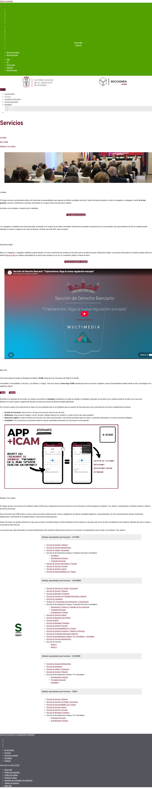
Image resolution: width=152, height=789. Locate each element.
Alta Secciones (12, 70)
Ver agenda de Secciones (77, 215)
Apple (3, 393)
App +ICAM (4, 142)
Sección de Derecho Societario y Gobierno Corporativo (65, 631)
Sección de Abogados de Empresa (58, 618)
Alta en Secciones (13, 52)
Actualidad (8, 105)
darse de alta (10, 255)
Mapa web (8, 786)
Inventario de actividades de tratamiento (18, 780)
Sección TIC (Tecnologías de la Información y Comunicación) (67, 602)
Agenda (11, 107)
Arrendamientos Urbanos (59, 558)
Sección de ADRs (52, 620)
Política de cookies (11, 775)
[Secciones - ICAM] (114, 82)
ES (8, 62)
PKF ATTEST (15, 765)
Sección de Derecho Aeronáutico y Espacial (61, 564)
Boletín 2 (54, 647)
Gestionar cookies (10, 778)
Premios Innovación (11, 102)
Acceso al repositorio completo (76, 262)
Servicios (7, 97)
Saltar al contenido (6, 1)
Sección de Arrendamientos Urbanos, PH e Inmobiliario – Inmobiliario (70, 636)
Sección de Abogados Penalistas (57, 594)
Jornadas (3, 137)
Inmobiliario (55, 556)
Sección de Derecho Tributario (57, 545)
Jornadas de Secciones (12, 99)
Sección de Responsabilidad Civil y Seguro (61, 572)
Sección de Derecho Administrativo (58, 548)
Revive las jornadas (11, 755)
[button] (61, 537)
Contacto (78, 45)
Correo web (78, 43)
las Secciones (9, 750)
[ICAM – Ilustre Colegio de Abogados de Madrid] (38, 82)
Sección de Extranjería (54, 666)
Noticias (11, 110)
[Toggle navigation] (3, 6)
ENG (8, 60)
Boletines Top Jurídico (8, 146)
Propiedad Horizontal (58, 561)
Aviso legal (8, 770)
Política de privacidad (11, 772)
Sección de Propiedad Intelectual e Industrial (62, 634)
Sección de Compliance (54, 599)
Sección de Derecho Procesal (56, 566)
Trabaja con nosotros (11, 783)
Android (12, 393)
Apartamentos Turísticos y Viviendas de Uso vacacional (70, 607)
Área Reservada (12, 55)
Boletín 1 (54, 644)
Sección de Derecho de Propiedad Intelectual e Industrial (66, 596)
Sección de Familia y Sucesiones (57, 550)
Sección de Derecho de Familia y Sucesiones (62, 588)
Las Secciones (9, 94)
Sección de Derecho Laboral (56, 569)
